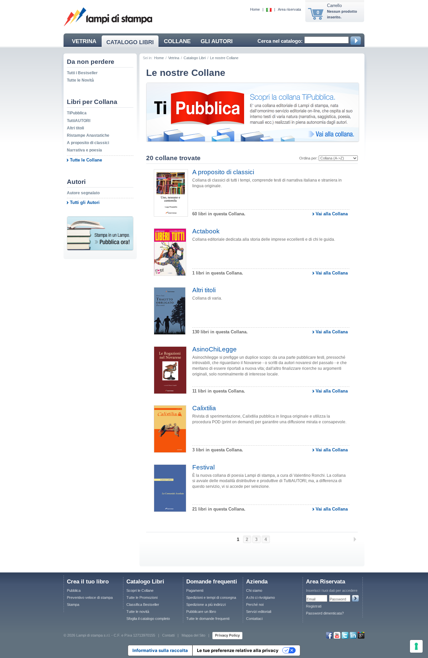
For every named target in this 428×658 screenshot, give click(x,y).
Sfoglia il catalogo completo (148, 619)
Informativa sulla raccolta (160, 650)
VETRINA (84, 41)
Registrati (313, 606)
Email (311, 599)
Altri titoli (75, 128)
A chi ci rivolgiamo (260, 597)
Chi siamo (254, 590)
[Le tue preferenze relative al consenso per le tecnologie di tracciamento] (416, 646)
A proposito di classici (88, 142)
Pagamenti (194, 590)
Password (338, 599)
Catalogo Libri (195, 58)
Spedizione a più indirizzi (206, 604)
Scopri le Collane (139, 590)
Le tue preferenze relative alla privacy (238, 650)
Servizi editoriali (258, 612)
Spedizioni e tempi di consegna (211, 597)
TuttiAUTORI (78, 120)
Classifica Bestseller (142, 604)
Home (255, 9)
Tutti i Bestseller (82, 73)
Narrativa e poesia (84, 150)
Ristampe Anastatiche (88, 135)
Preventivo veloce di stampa (90, 597)
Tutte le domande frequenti (207, 619)
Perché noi (254, 604)
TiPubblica (77, 113)
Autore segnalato (83, 193)
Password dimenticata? (325, 613)
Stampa (73, 604)
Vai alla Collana (332, 213)
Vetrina (173, 58)
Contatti (168, 635)
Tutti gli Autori (85, 202)
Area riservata (289, 9)
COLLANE (177, 41)
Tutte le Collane (86, 159)
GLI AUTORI (217, 41)
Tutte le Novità (80, 80)
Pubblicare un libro (201, 612)
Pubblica (74, 590)
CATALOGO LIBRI (130, 42)
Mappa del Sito (193, 635)
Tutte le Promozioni (141, 597)
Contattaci (254, 619)
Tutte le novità (137, 612)
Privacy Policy (227, 635)
